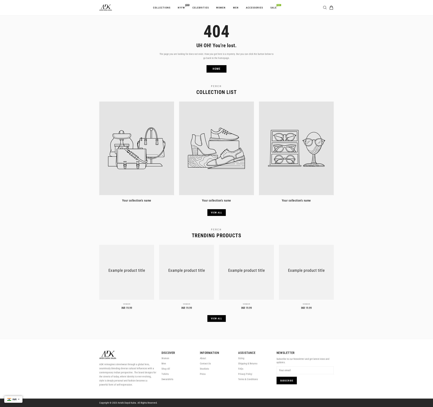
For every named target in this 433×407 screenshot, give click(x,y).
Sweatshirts (167, 379)
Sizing (241, 358)
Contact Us (205, 363)
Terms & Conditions (248, 379)
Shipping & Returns (247, 363)
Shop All (166, 368)
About (203, 358)
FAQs (240, 368)
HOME (216, 68)
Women (165, 358)
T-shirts (165, 374)
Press (203, 374)
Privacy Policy (245, 374)
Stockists (204, 368)
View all (216, 212)
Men (164, 363)
